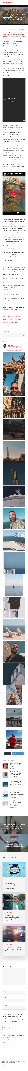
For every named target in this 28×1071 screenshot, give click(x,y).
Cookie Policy (4, 1065)
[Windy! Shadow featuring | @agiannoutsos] (14, 540)
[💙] (14, 496)
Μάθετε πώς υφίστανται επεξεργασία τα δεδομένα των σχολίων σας (13, 1040)
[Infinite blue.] (14, 563)
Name (5, 990)
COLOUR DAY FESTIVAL (13, 316)
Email (5, 997)
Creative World (14, 10)
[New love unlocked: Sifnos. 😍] (14, 674)
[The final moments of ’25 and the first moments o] (14, 363)
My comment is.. (8, 967)
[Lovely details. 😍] (14, 607)
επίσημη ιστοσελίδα (8, 303)
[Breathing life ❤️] (14, 696)
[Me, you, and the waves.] (14, 629)
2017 (4, 316)
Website (5, 1005)
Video (11, 322)
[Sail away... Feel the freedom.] (14, 585)
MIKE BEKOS (18, 319)
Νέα (16, 322)
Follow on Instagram (19, 753)
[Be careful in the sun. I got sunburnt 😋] (14, 652)
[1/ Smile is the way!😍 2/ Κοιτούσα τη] (14, 518)
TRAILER (5, 322)
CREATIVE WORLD (8, 319)
